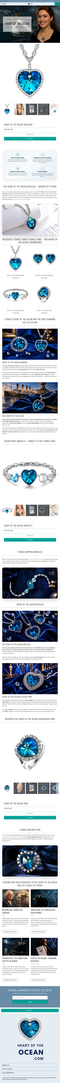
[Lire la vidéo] (30, 219)
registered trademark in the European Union (26, 1077)
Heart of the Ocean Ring (16, 803)
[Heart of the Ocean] (30, 3)
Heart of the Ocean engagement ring (11, 837)
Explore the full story (10, 932)
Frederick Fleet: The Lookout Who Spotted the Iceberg (15, 959)
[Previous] (2, 72)
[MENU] (0, 3)
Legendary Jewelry (35, 963)
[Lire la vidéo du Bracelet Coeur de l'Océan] (30, 583)
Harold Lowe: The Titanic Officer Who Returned (43, 911)
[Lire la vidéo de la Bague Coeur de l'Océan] (30, 861)
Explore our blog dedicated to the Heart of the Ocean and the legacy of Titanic (30, 884)
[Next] (57, 72)
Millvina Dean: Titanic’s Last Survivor (12, 911)
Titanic (3, 915)
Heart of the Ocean (10, 1077)
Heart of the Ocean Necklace (18, 124)
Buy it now (30, 138)
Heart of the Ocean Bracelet (18, 525)
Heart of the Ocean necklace (36, 559)
